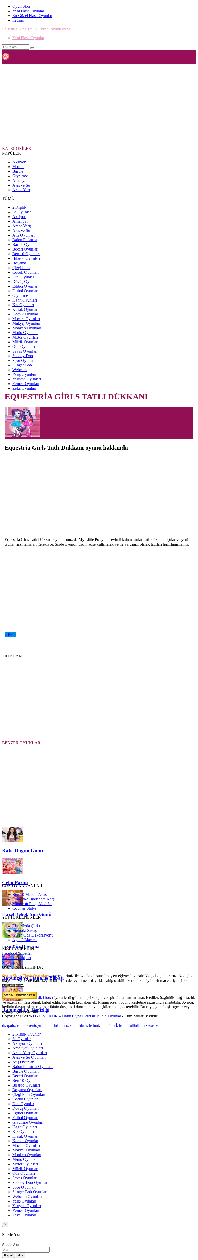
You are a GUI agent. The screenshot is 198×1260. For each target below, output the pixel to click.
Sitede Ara (10, 1244)
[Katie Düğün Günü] (12, 841)
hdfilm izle (62, 1025)
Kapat (8, 1255)
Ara (20, 1255)
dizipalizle (10, 1025)
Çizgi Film (21, 267)
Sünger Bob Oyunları (29, 1192)
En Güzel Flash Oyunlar (32, 15)
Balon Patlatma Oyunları (32, 1066)
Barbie (17, 171)
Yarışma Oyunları (26, 379)
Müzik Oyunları (25, 342)
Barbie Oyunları (25, 244)
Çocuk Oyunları (25, 272)
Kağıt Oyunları (24, 300)
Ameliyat (19, 180)
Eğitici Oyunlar (24, 286)
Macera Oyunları (26, 318)
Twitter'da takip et (16, 958)
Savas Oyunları (24, 351)
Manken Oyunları (26, 328)
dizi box (44, 997)
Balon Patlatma (24, 240)
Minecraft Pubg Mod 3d (32, 904)
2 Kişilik (19, 207)
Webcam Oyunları (27, 1196)
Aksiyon (19, 162)
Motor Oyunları (25, 337)
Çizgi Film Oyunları (28, 1094)
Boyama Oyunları (27, 1090)
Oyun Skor (21, 6)
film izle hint (89, 1025)
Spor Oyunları (24, 360)
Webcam (19, 370)
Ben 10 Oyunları (26, 254)
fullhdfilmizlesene (143, 1025)
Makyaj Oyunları (26, 323)
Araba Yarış (21, 190)
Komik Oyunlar (25, 314)
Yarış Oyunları (24, 374)
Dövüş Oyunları (25, 281)
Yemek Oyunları (25, 383)
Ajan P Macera (24, 940)
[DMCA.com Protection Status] (19, 997)
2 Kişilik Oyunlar (26, 1034)
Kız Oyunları (23, 305)
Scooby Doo (22, 356)
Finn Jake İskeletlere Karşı (33, 899)
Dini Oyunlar (23, 277)
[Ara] (32, 48)
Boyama (19, 263)
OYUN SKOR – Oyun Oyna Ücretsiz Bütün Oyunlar (77, 1016)
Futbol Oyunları (25, 291)
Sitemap (8, 962)
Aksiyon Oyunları (27, 1043)
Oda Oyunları (23, 346)
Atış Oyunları (23, 235)
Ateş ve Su (21, 185)
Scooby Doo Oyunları (30, 1182)
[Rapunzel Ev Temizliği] (12, 1000)
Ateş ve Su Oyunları (29, 1057)
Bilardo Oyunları (26, 258)
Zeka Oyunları (24, 388)
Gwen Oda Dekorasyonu (32, 935)
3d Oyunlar (21, 212)
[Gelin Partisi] (12, 872)
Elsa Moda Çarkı (26, 926)
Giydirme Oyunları (27, 1122)
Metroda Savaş (24, 930)
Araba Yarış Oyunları (29, 1052)
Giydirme (20, 176)
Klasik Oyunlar (24, 309)
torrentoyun (33, 1025)
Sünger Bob (22, 365)
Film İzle (114, 1025)
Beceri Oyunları (25, 249)
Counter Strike (24, 908)
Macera (18, 166)
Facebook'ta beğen (17, 953)
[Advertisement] (100, 105)
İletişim (18, 20)
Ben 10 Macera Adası (30, 894)
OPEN (10, 634)
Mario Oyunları (25, 332)
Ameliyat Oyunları (27, 1048)
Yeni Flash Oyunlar (28, 11)
